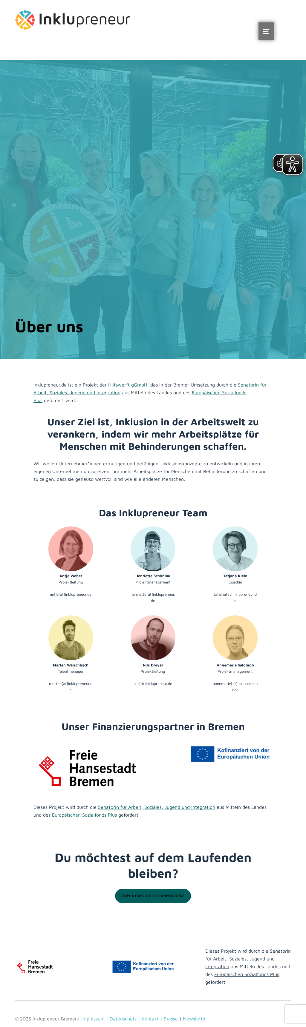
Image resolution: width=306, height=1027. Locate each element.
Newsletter (195, 1018)
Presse (171, 1018)
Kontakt (150, 1018)
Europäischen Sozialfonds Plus (84, 814)
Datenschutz (123, 1018)
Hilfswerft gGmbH (127, 384)
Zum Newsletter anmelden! (152, 896)
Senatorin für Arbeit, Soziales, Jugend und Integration (156, 807)
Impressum (93, 1018)
